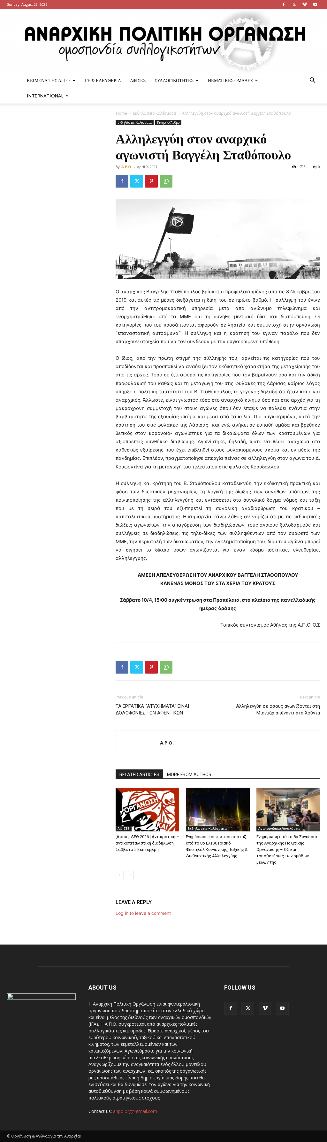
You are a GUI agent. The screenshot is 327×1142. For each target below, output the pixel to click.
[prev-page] (120, 875)
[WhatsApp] (166, 181)
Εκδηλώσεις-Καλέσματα (154, 113)
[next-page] (130, 875)
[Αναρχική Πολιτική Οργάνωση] (163, 41)
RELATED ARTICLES (139, 774)
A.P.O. (126, 166)
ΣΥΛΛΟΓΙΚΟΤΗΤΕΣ (174, 80)
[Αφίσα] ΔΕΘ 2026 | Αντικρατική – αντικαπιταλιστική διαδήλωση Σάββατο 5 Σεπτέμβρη (147, 843)
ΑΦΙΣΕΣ (138, 80)
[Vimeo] (304, 4)
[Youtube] (315, 4)
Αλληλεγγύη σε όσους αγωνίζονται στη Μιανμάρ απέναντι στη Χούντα (278, 709)
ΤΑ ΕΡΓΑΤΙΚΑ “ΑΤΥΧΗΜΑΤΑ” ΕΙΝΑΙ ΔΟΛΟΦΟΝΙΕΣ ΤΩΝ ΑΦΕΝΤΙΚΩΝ (152, 709)
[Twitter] (294, 4)
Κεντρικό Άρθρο (168, 122)
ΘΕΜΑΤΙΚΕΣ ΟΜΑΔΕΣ (230, 80)
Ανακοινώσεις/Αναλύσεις (279, 828)
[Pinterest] (151, 181)
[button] (312, 81)
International (45, 95)
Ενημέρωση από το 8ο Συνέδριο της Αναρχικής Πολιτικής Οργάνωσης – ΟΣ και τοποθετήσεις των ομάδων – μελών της (286, 849)
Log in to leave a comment (143, 913)
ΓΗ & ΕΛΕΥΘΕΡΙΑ (103, 80)
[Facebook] (283, 4)
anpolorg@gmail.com (135, 1111)
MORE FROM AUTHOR (189, 774)
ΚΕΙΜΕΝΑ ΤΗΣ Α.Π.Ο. (49, 80)
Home (121, 113)
